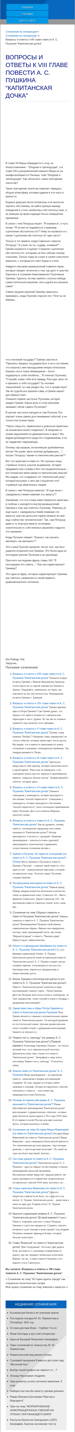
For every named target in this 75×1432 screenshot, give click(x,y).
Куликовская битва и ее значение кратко (34, 1312)
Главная (27, 7)
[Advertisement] (37, 131)
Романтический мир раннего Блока (30, 1354)
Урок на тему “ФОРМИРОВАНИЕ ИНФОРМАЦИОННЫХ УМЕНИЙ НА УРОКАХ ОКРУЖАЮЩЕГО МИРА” (32, 1410)
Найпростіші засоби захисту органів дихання (36, 1390)
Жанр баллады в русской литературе (32, 1333)
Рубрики (27, 14)
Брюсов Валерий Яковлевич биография (34, 1339)
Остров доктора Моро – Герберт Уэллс (33, 1327)
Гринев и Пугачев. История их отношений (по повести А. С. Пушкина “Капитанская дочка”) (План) (39, 857)
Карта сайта (27, 20)
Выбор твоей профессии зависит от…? (33, 1369)
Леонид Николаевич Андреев (27, 1375)
